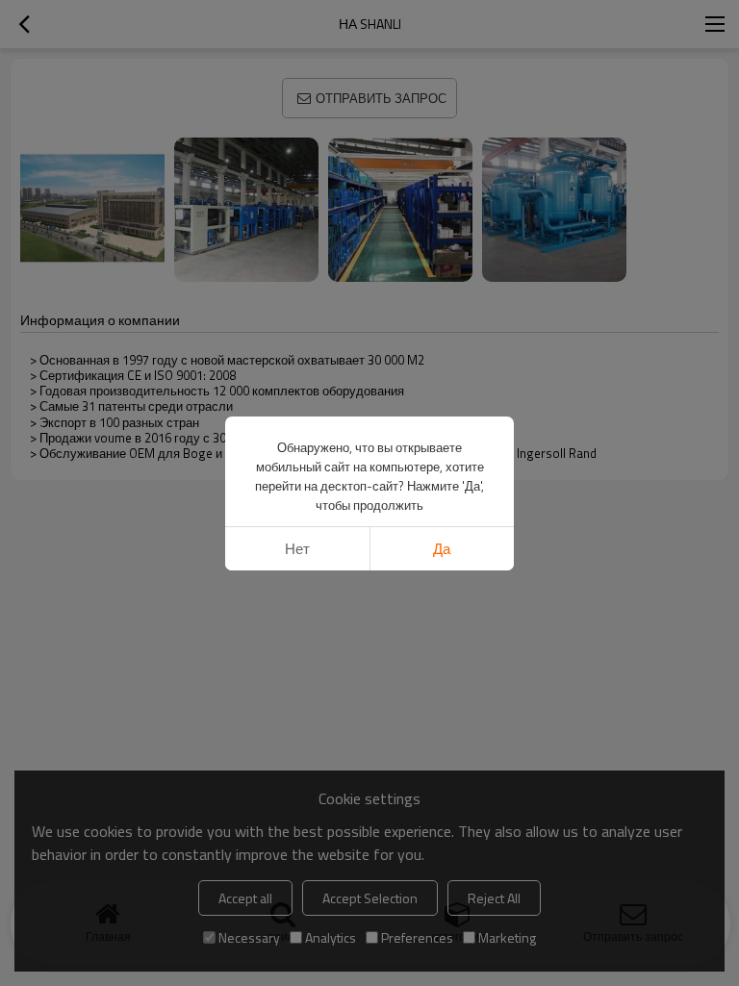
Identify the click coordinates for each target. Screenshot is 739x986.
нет (297, 549)
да (441, 549)
